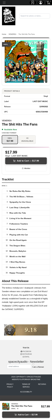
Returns (42, 384)
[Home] (8, 16)
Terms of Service (26, 385)
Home (4, 34)
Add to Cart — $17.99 (28, 161)
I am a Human (38, 367)
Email (26, 357)
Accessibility (26, 392)
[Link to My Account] (41, 3)
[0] (49, 3)
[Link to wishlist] (33, 3)
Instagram (27, 354)
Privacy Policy (10, 385)
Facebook (26, 351)
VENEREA (12, 34)
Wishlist (27, 168)
